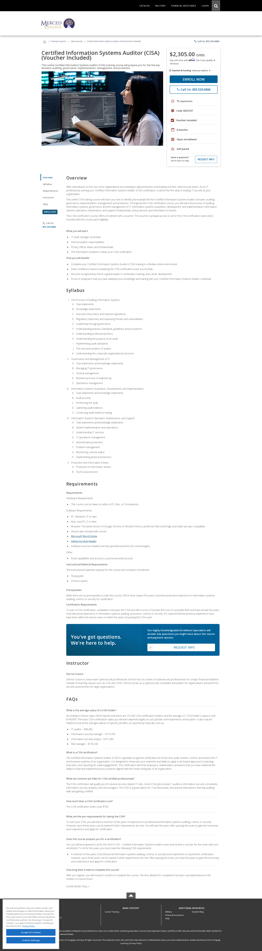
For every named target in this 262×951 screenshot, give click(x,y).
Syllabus (47, 184)
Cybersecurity (76, 41)
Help (167, 918)
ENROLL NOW (194, 79)
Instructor (48, 197)
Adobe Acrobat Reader (84, 541)
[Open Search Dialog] (216, 5)
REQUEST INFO (206, 159)
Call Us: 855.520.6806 (206, 41)
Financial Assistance (174, 915)
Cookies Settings (31, 940)
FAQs (45, 204)
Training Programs (58, 41)
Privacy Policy (135, 943)
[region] (30, 924)
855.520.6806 (49, 226)
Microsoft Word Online (84, 536)
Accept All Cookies (31, 932)
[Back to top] (131, 907)
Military (168, 911)
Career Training (112, 911)
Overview (47, 177)
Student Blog (198, 911)
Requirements (50, 190)
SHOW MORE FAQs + (77, 886)
